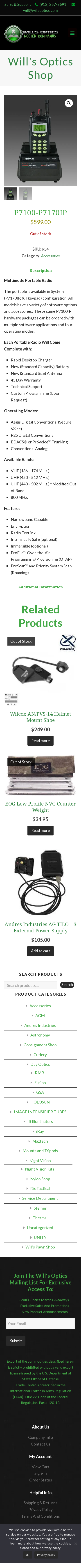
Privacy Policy (40, 1509)
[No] (75, 1544)
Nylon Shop (40, 1178)
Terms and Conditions (40, 1516)
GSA (40, 1092)
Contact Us (40, 1443)
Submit (16, 1341)
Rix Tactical (40, 1188)
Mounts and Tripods (40, 1150)
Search (67, 984)
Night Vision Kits (39, 1168)
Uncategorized (40, 1227)
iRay (40, 1131)
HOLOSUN (40, 1101)
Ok (27, 1555)
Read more (40, 740)
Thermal (40, 1217)
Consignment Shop (40, 1044)
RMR (39, 1072)
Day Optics (40, 1064)
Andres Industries (40, 1025)
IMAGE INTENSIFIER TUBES (40, 1111)
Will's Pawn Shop (40, 1246)
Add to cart (40, 951)
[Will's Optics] (31, 32)
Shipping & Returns (40, 1502)
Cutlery (40, 1054)
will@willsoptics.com (40, 10)
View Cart (40, 1466)
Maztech (40, 1141)
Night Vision (40, 1160)
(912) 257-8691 (53, 4)
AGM (40, 1015)
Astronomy (40, 1034)
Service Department (40, 1198)
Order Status (40, 1479)
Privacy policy (46, 1555)
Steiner (40, 1208)
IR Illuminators (40, 1121)
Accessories (50, 255)
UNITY (40, 1237)
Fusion (40, 1082)
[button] (69, 103)
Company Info (40, 1437)
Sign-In (40, 1473)
